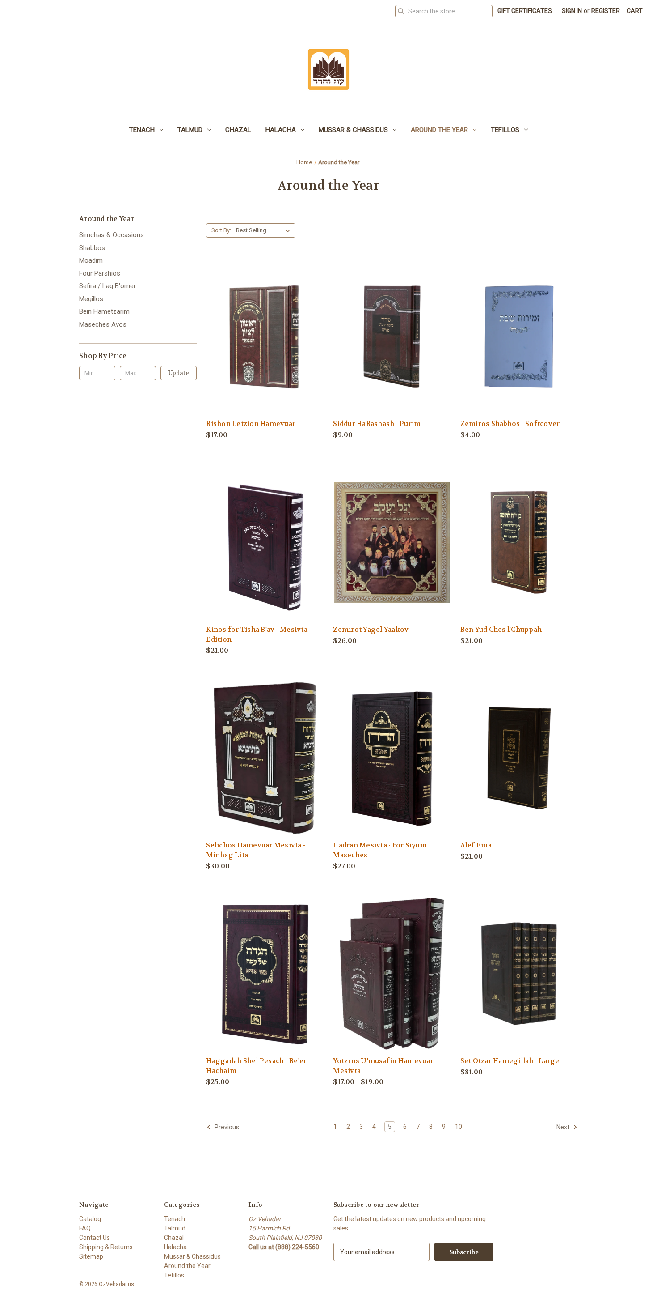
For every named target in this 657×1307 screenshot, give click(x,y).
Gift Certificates (524, 10)
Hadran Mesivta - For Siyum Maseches (380, 850)
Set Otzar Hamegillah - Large (510, 1060)
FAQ (85, 1228)
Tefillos (505, 130)
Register (605, 10)
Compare (262, 337)
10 (458, 1126)
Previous (226, 1127)
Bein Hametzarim (104, 311)
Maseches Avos (102, 324)
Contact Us (94, 1237)
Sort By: (221, 230)
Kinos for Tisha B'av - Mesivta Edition (256, 634)
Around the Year (439, 130)
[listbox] (265, 230)
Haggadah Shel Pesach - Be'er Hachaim (256, 1066)
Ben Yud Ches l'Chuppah (501, 629)
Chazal (238, 130)
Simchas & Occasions (111, 235)
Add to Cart (392, 352)
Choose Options (265, 352)
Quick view (258, 320)
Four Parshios (99, 273)
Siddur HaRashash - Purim (377, 423)
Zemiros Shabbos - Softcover (510, 423)
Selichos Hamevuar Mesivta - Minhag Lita (255, 850)
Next (563, 1127)
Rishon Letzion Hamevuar (250, 423)
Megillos (91, 299)
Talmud (189, 130)
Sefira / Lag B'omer (107, 286)
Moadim (91, 260)
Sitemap (91, 1256)
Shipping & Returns (106, 1247)
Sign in (572, 10)
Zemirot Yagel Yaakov (371, 629)
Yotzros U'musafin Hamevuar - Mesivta (385, 1066)
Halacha (280, 130)
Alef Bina (476, 845)
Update (178, 373)
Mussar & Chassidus (353, 130)
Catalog (90, 1218)
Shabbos (92, 248)
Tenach (142, 130)
